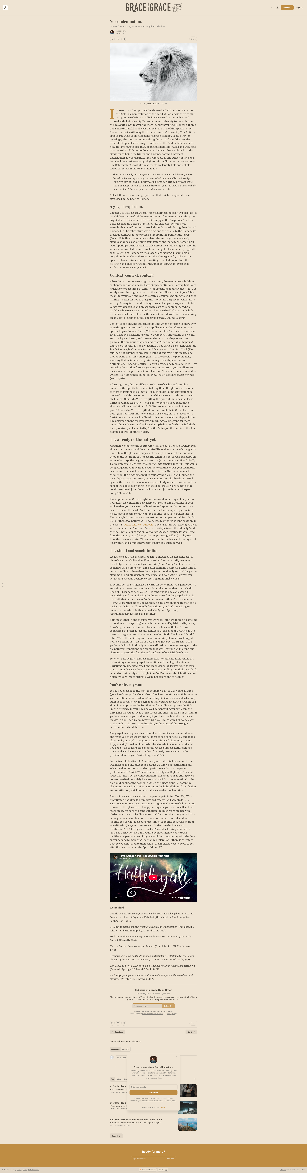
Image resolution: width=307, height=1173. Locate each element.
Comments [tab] (115, 1049)
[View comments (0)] (118, 39)
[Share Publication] (277, 7)
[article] (153, 1124)
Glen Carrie (152, 104)
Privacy (19, 1170)
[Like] (112, 39)
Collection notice (33, 1170)
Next (189, 1032)
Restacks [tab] (125, 1049)
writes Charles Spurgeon (138, 524)
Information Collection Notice (152, 1100)
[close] (176, 1057)
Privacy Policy (171, 1100)
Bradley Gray (121, 31)
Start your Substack (149, 1170)
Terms (25, 1170)
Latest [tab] (118, 1079)
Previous (119, 1032)
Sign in (299, 7)
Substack (283, 1170)
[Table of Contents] (2, 586)
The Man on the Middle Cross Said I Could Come (136, 1119)
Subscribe (287, 7)
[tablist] (120, 1049)
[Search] (272, 7)
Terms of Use (165, 1098)
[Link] (106, 206)
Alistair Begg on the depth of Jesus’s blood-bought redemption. (136, 1123)
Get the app (163, 1170)
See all (115, 1136)
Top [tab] (112, 1079)
